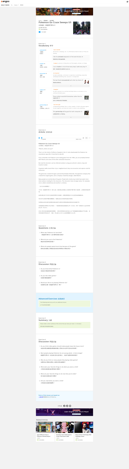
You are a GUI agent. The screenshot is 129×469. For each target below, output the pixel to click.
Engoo (40, 20)
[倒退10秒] (83, 138)
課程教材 (21, 5)
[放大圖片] (81, 28)
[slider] (41, 137)
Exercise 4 (42, 262)
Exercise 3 (42, 226)
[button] (71, 86)
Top (11, 5)
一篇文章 (41, 397)
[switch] (40, 32)
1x (86, 137)
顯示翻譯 (44, 32)
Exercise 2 (42, 130)
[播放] (39, 138)
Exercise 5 (42, 318)
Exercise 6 (42, 339)
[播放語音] (45, 50)
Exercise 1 (42, 43)
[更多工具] (89, 138)
